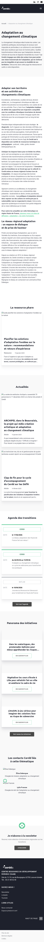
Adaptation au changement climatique (20, 23)
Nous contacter (7, 908)
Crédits (4, 939)
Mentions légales (7, 936)
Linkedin (5, 895)
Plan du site (5, 933)
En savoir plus (24, 656)
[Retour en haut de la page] (40, 918)
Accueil (4, 23)
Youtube (4, 898)
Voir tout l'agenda (22, 604)
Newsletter (5, 892)
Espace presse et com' (9, 911)
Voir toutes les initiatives (22, 734)
